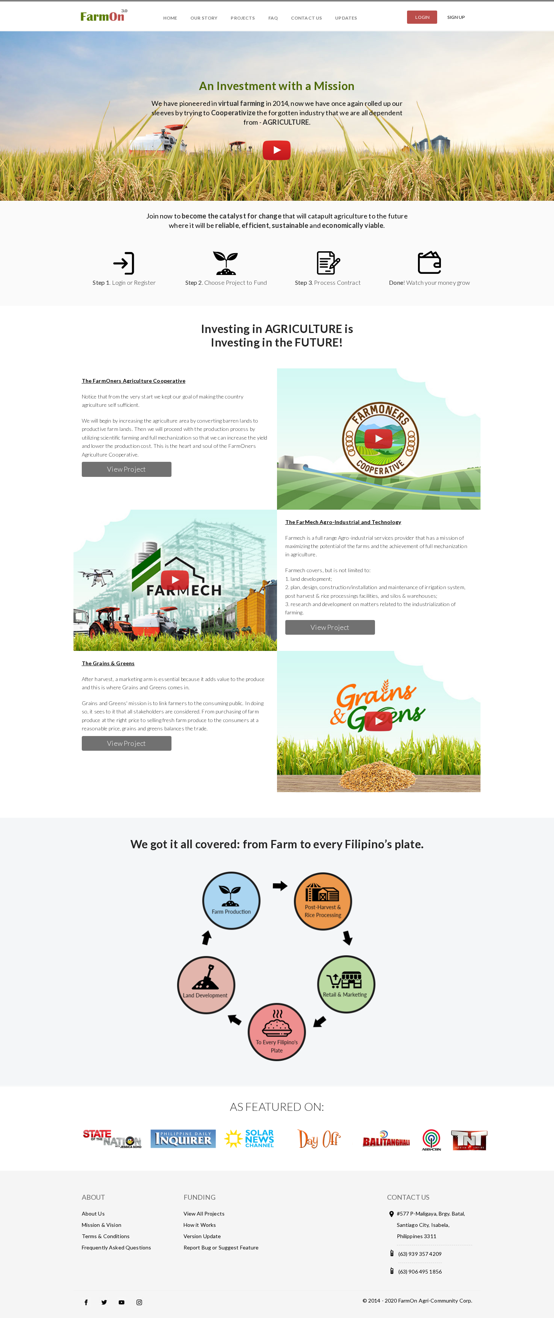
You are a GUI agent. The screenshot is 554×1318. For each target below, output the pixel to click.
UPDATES (346, 18)
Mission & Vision (101, 1225)
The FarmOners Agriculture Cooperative (133, 380)
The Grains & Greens (108, 663)
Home (170, 18)
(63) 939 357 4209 (420, 1254)
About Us (93, 1213)
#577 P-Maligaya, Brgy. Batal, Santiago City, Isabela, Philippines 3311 (431, 1224)
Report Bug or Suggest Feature (221, 1247)
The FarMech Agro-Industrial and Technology (343, 522)
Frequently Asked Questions (117, 1247)
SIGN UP (456, 17)
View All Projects (204, 1213)
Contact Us (306, 18)
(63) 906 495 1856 (420, 1271)
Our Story (203, 18)
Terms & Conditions (106, 1236)
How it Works (200, 1225)
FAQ (273, 18)
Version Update (202, 1236)
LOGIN (422, 17)
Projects (243, 18)
